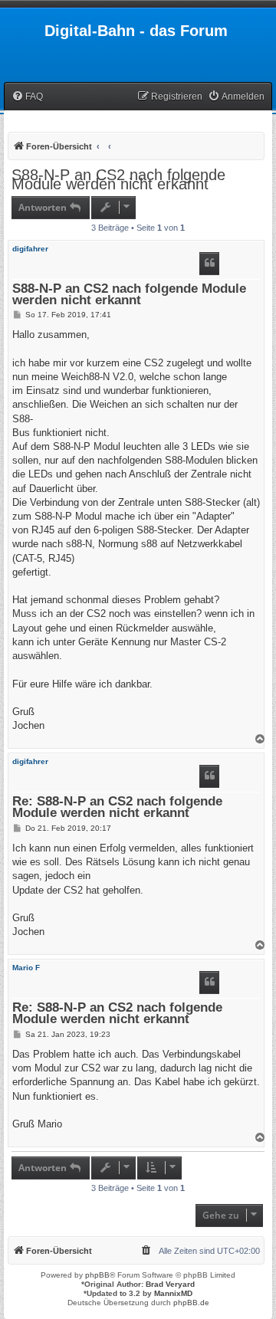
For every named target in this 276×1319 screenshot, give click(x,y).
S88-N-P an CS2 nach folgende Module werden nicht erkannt (118, 179)
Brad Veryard (170, 1284)
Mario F (26, 967)
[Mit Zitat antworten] (209, 263)
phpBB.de (191, 1302)
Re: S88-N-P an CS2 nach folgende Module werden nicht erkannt (117, 807)
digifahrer (30, 248)
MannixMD (173, 1293)
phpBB (97, 1275)
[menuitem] (27, 97)
